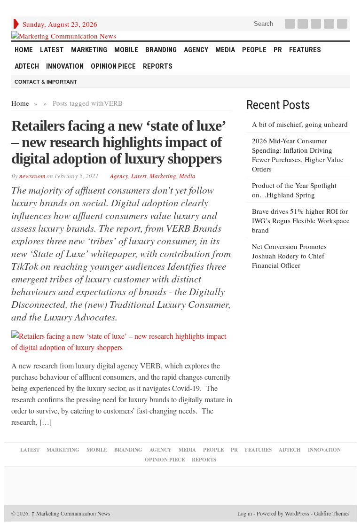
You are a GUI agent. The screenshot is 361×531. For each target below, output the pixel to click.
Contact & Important (46, 82)
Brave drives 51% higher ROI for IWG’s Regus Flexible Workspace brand (301, 220)
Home (20, 103)
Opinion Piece (113, 66)
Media (225, 50)
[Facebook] (291, 23)
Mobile (126, 50)
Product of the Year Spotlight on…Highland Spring (294, 189)
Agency (196, 50)
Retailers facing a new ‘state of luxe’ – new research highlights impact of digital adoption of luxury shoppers (118, 142)
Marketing (89, 50)
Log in (244, 513)
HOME (24, 50)
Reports (158, 66)
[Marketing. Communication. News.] (180, 35)
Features (305, 50)
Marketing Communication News (70, 513)
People (254, 50)
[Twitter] (303, 23)
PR (278, 50)
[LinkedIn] (316, 23)
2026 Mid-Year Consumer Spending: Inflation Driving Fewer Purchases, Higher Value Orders (298, 154)
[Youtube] (330, 23)
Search (262, 23)
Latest (52, 50)
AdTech (27, 66)
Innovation (65, 66)
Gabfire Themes (332, 513)
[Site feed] (343, 23)
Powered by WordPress (283, 513)
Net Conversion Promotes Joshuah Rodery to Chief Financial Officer (289, 256)
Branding (161, 50)
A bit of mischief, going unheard (300, 124)
